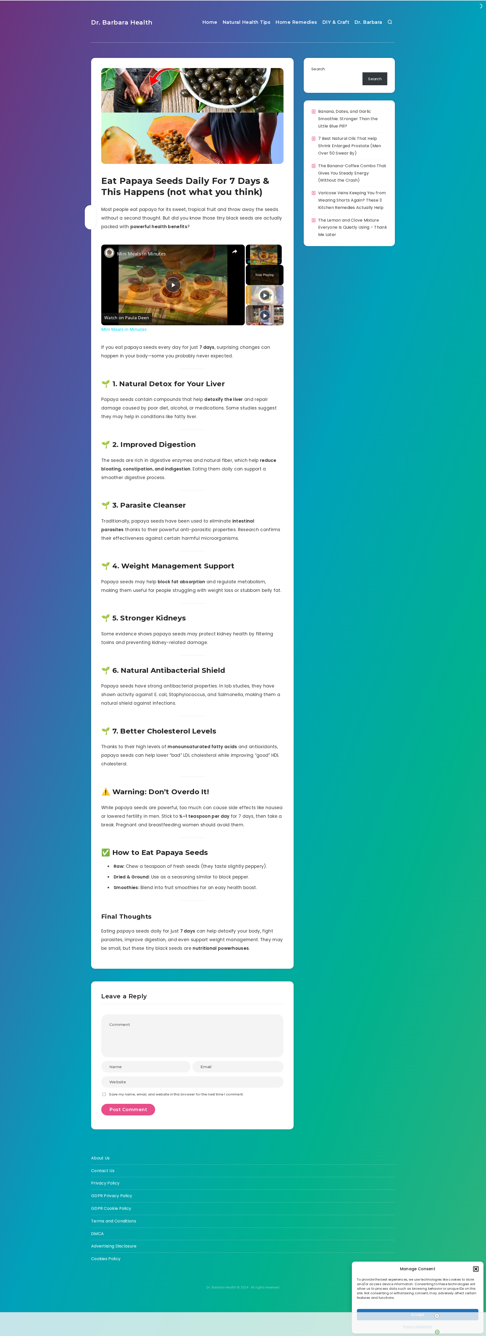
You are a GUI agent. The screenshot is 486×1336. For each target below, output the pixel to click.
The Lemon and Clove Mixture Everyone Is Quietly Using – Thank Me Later (352, 227)
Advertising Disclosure (114, 1246)
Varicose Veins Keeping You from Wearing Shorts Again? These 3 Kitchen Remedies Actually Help (352, 200)
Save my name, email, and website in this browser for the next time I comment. (176, 1094)
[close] (436, 1315)
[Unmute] (255, 262)
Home (209, 22)
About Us (100, 1158)
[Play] (249, 262)
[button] (475, 1269)
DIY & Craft (336, 22)
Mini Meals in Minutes (141, 254)
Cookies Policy (105, 1259)
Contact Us (102, 1171)
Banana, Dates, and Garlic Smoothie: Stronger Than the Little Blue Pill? (348, 119)
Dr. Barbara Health (122, 22)
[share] (234, 251)
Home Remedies (296, 22)
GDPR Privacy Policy (111, 1196)
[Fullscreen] (279, 262)
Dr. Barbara (368, 22)
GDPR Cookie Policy (111, 1208)
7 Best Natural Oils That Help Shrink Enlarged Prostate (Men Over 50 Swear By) (349, 146)
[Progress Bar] (264, 258)
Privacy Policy (105, 1183)
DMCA (97, 1234)
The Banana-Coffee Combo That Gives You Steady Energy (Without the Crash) (352, 173)
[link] (109, 253)
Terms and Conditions (113, 1221)
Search (318, 69)
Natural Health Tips (246, 22)
